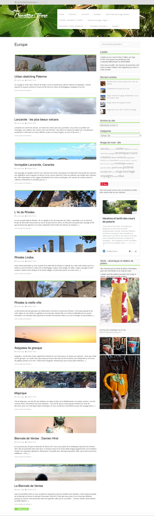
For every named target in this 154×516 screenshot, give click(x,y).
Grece (108, 160)
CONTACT (72, 14)
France (102, 160)
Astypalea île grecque (28, 348)
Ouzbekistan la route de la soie (118, 88)
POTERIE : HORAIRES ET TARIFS (71, 20)
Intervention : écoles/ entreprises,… (72, 26)
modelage (120, 163)
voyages (106, 176)
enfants (121, 157)
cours (133, 153)
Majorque (20, 393)
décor (114, 157)
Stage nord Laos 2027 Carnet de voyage (121, 110)
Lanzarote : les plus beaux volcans (36, 119)
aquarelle (112, 149)
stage (119, 171)
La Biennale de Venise (28, 485)
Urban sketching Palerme (30, 76)
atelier (120, 148)
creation (105, 157)
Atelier (15, 11)
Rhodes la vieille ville (27, 302)
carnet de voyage (107, 153)
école (116, 176)
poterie (128, 167)
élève (121, 176)
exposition (130, 158)
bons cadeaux (134, 149)
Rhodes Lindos (24, 257)
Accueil (61, 14)
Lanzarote (122, 160)
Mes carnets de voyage (107, 164)
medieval (134, 160)
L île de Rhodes (24, 212)
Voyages (115, 26)
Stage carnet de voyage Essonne (119, 103)
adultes (104, 148)
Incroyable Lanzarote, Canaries (34, 164)
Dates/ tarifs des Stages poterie (117, 14)
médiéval (129, 163)
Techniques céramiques (98, 26)
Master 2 (128, 160)
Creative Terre (31, 16)
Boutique (97, 14)
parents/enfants (105, 168)
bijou (126, 149)
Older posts (21, 509)
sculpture (105, 171)
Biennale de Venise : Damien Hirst (36, 438)
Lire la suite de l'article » (23, 90)
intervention (114, 160)
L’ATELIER (85, 14)
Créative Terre (31, 80)
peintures (117, 167)
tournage (129, 171)
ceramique (122, 153)
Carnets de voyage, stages (97, 20)
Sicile (113, 172)
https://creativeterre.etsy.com (110, 332)
